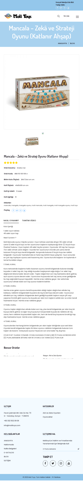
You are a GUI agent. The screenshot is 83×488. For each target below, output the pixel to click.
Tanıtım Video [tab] (29, 221)
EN (68, 16)
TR (64, 16)
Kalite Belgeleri (10, 448)
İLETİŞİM (7, 460)
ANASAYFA (62, 43)
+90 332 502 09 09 (11, 420)
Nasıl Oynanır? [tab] (11, 221)
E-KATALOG (9, 452)
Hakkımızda (9, 444)
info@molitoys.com (12, 425)
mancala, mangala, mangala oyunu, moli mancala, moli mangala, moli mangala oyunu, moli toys (41, 205)
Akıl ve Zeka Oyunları (51, 413)
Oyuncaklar (48, 417)
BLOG (72, 43)
